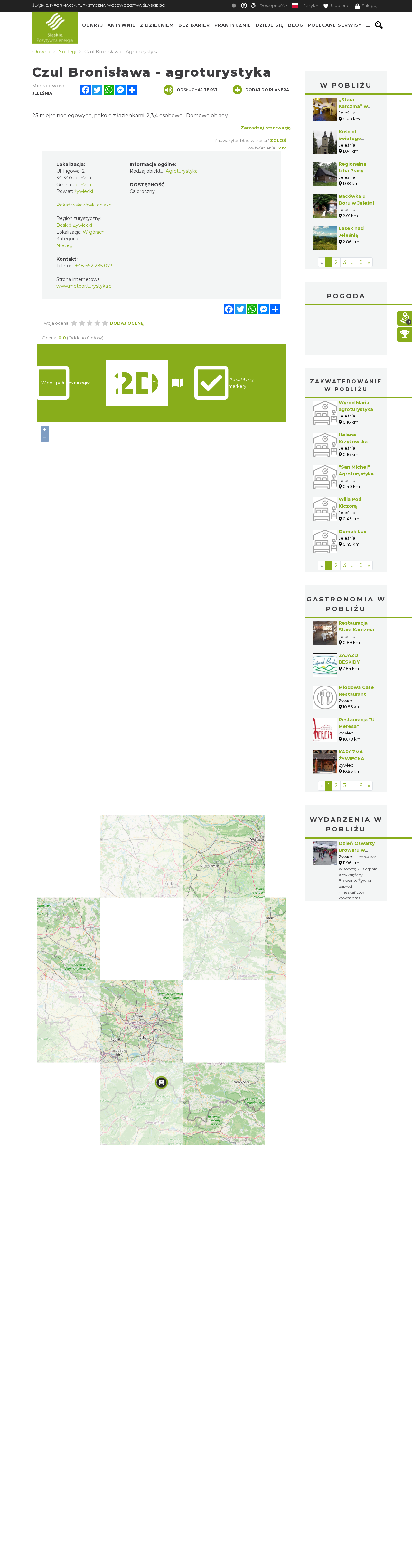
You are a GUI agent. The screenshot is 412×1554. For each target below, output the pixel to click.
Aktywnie (122, 25)
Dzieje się (270, 25)
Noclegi (65, 245)
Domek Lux (352, 531)
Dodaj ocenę (127, 323)
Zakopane (346, 331)
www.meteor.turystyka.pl (84, 286)
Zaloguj (369, 5)
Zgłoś (278, 140)
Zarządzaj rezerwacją (266, 127)
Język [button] (309, 5)
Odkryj (92, 25)
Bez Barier (194, 25)
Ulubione (340, 5)
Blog (295, 25)
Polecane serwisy (335, 25)
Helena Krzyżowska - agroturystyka (356, 441)
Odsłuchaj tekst (197, 89)
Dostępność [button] (272, 5)
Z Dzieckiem (157, 25)
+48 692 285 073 (94, 266)
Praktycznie (232, 25)
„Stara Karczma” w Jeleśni (353, 106)
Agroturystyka (182, 171)
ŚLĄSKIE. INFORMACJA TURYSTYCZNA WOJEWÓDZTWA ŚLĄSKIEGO (98, 5)
